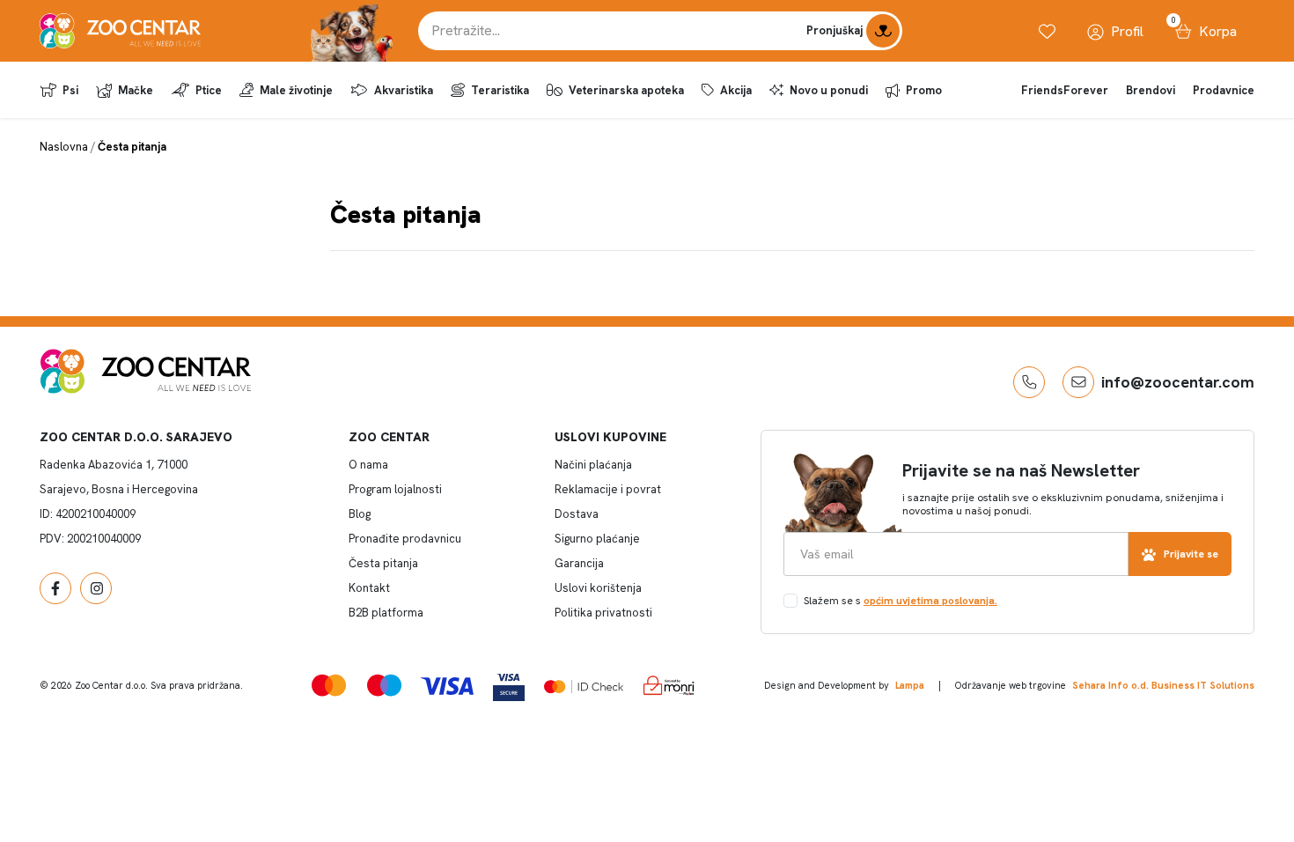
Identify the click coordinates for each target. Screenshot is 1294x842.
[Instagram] (96, 588)
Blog (360, 513)
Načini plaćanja (593, 464)
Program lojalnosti (395, 489)
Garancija (579, 563)
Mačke (135, 90)
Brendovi (1150, 90)
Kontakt (369, 587)
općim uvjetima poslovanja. (930, 601)
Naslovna (64, 146)
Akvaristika (403, 90)
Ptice (208, 90)
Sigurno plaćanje (597, 538)
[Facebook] (55, 588)
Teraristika (500, 90)
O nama (368, 464)
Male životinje (296, 90)
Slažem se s (900, 601)
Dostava (577, 513)
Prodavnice (1223, 90)
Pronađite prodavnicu (405, 538)
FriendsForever (1064, 90)
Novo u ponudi (829, 90)
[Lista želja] (1047, 31)
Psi (70, 90)
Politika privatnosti (603, 612)
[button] (1029, 382)
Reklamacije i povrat (608, 489)
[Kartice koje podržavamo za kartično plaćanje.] (329, 685)
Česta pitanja (383, 563)
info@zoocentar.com (1177, 382)
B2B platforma (386, 612)
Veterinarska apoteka (626, 90)
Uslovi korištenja (598, 587)
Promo (924, 90)
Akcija (736, 90)
